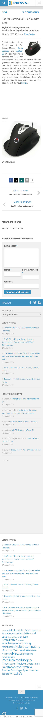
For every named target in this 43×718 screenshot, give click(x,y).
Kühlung (26, 643)
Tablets (5, 674)
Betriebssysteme (33, 630)
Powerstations (8, 657)
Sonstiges (16, 670)
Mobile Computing (27, 646)
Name (8, 269)
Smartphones (10, 666)
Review (24, 83)
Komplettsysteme (11, 643)
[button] (11, 180)
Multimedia (20, 650)
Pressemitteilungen (17, 660)
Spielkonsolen (31, 670)
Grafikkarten (9, 639)
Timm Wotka (29, 34)
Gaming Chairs (12, 637)
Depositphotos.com (21, 703)
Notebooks (27, 653)
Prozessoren (9, 663)
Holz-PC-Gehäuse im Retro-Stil (22, 430)
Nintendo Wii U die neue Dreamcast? (24, 421)
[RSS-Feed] (39, 303)
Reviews (21, 663)
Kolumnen (21, 640)
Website (8, 281)
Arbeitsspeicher (16, 630)
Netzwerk (7, 653)
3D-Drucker (5, 630)
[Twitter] (35, 303)
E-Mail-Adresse (30, 271)
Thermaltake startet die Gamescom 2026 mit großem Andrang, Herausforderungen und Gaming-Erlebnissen (21, 610)
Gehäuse (23, 636)
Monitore (7, 650)
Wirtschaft (15, 673)
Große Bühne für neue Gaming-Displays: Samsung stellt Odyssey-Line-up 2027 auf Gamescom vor (18, 342)
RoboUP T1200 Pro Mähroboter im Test (26, 450)
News (4, 12)
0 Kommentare (32, 12)
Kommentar (10, 246)
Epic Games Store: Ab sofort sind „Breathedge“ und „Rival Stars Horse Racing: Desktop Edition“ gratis (21, 356)
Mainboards (8, 646)
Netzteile (32, 650)
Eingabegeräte (10, 633)
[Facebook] (30, 303)
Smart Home (33, 663)
